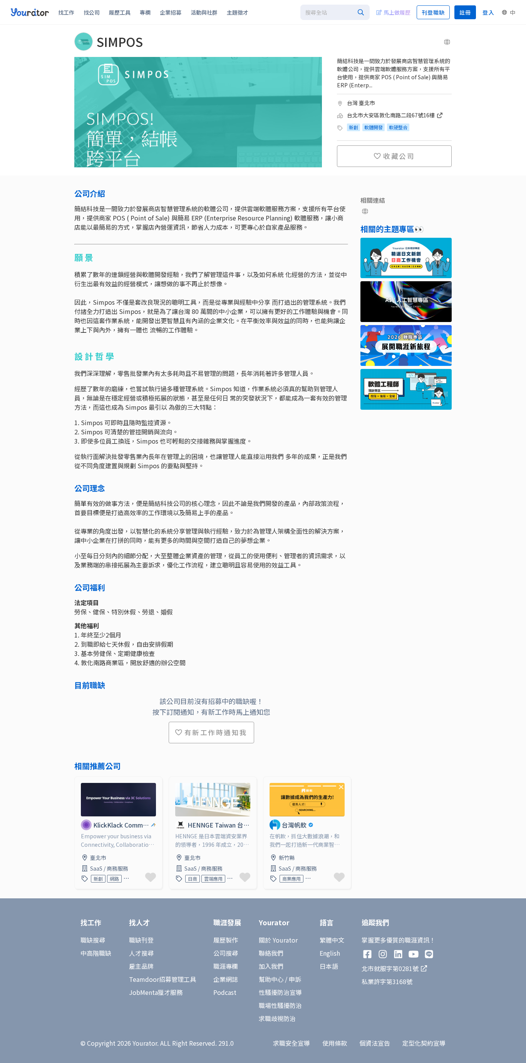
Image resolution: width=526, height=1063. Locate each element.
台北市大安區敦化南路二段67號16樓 (391, 115)
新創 (353, 127)
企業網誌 (225, 979)
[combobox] (335, 12)
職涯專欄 (225, 966)
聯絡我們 (271, 953)
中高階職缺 (95, 953)
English (330, 953)
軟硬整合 (398, 127)
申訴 (295, 979)
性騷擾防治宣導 (280, 992)
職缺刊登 (141, 940)
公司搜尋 (225, 953)
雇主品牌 (141, 966)
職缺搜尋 (92, 940)
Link (81, 781)
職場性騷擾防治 (280, 1005)
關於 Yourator (278, 940)
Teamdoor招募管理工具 (162, 979)
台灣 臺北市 (361, 103)
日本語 (329, 966)
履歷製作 (225, 940)
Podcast (224, 992)
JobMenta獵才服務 (156, 992)
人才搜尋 (141, 953)
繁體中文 (332, 940)
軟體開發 (373, 127)
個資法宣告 (374, 1043)
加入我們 (271, 966)
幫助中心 (271, 979)
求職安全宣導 (291, 1043)
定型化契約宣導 (424, 1043)
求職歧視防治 (277, 1018)
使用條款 (334, 1043)
